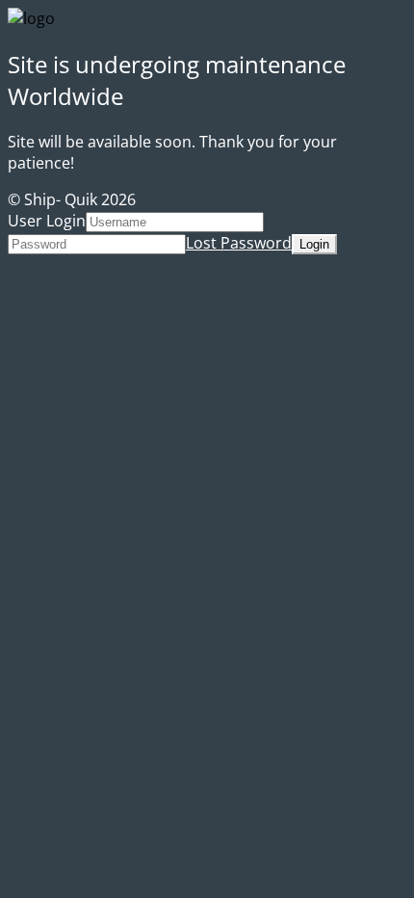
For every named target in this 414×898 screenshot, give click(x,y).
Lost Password (239, 242)
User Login (47, 220)
